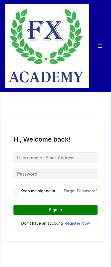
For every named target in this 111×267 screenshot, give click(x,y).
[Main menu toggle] (100, 46)
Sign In (55, 209)
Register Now (77, 223)
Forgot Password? (81, 191)
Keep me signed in (37, 191)
